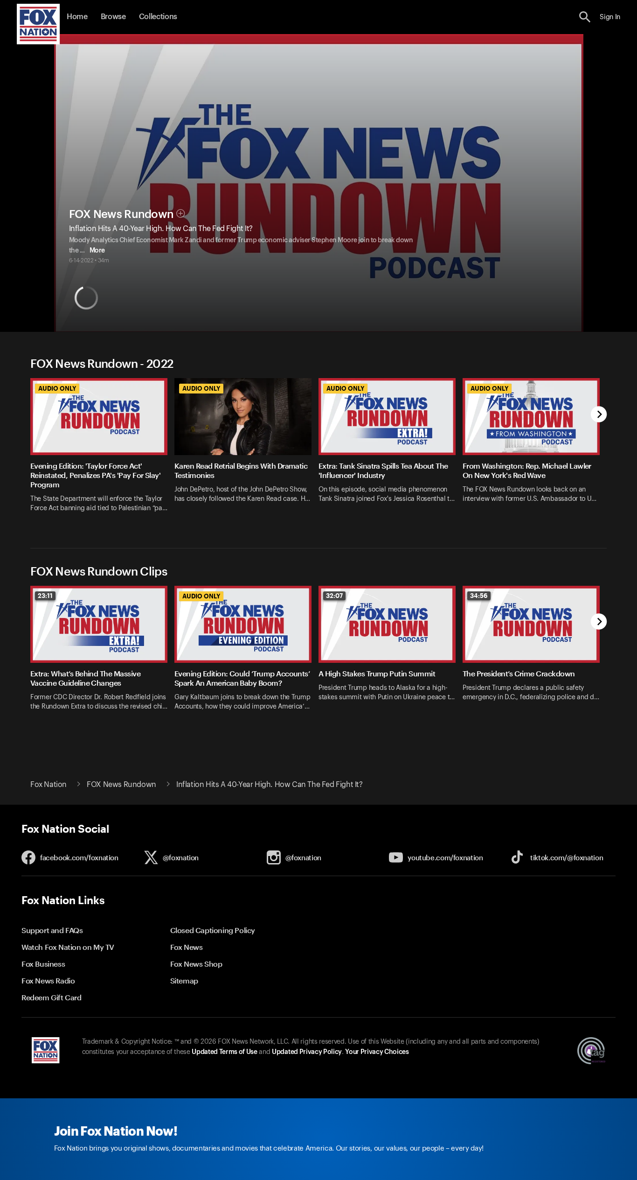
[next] (599, 415)
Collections (158, 17)
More (97, 250)
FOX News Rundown (121, 214)
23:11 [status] (45, 595)
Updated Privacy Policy (307, 1052)
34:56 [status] (479, 595)
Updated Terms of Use (224, 1052)
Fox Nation (48, 784)
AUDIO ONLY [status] (57, 388)
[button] (585, 17)
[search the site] (585, 17)
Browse (113, 17)
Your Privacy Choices (377, 1052)
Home (77, 17)
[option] (102, 451)
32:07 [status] (334, 595)
